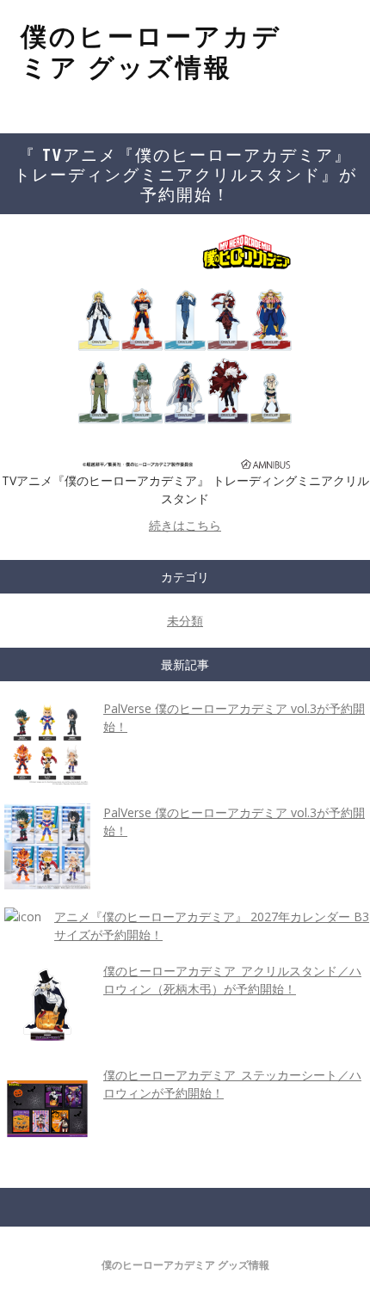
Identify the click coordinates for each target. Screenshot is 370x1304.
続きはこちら (185, 525)
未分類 (185, 620)
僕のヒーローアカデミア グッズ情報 (151, 51)
